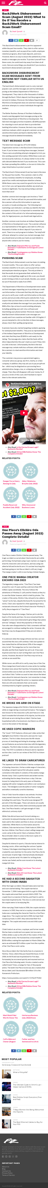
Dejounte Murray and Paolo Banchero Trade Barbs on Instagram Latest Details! (26, 247)
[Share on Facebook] (10, 40)
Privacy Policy (7, 1173)
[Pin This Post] (26, 40)
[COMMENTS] (37, 40)
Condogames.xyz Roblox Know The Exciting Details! (25, 253)
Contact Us (6, 1171)
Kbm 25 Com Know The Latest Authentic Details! (25, 874)
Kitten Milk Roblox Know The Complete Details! (24, 453)
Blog (3, 1169)
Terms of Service (8, 1175)
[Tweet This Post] (16, 40)
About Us (5, 1167)
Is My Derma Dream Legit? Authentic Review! (23, 448)
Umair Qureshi (17, 31)
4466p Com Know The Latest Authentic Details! (24, 869)
